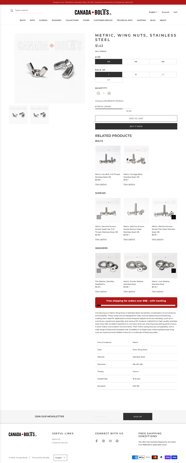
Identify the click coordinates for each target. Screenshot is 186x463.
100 (108, 80)
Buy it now (136, 126)
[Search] (12, 11)
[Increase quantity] (109, 93)
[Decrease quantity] (98, 93)
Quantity (101, 88)
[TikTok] (117, 441)
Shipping (99, 101)
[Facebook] (96, 441)
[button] (173, 217)
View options (101, 184)
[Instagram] (103, 441)
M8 (163, 62)
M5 (108, 62)
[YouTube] (110, 441)
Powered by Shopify (40, 457)
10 (136, 74)
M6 (136, 62)
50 (163, 74)
